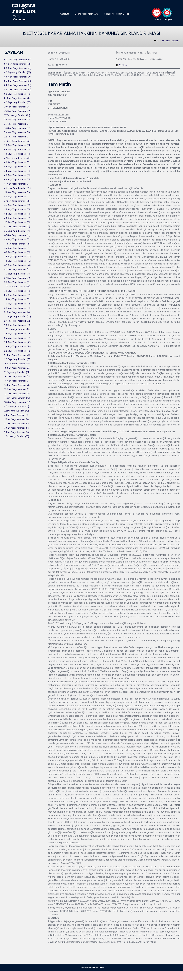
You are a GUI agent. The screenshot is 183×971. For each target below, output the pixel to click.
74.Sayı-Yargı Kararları (168, 40)
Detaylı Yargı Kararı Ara (86, 13)
